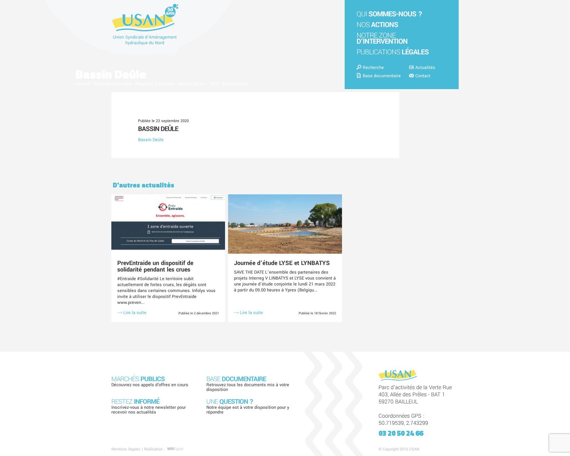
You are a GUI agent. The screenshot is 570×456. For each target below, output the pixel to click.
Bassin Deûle (158, 129)
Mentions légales (125, 449)
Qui (389, 14)
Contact (422, 76)
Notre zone (382, 38)
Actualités (425, 67)
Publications (393, 52)
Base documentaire (382, 76)
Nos (377, 25)
